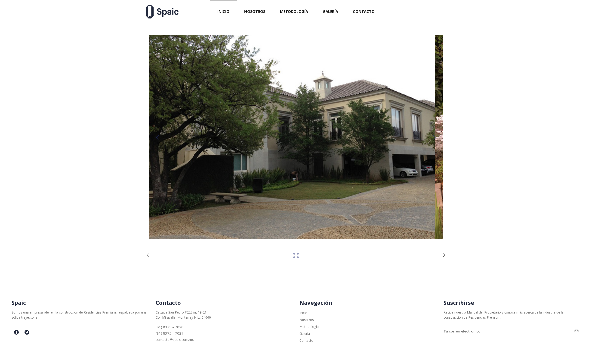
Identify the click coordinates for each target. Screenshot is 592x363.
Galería (304, 333)
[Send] (577, 329)
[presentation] (157, 137)
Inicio (303, 313)
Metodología (309, 326)
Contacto (306, 340)
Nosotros (306, 319)
